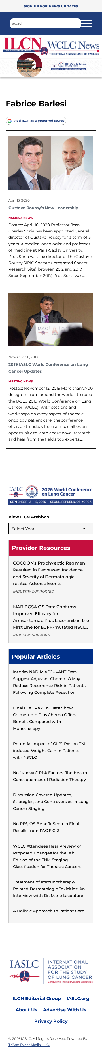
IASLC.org (78, 998)
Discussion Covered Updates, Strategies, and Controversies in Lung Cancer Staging (51, 801)
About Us (26, 1010)
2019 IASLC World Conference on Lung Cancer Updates (48, 368)
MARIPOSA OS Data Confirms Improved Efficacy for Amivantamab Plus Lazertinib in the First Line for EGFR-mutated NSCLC (51, 617)
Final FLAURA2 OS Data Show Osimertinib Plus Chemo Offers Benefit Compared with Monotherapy (44, 718)
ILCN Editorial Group (37, 998)
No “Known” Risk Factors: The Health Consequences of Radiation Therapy (50, 776)
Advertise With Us (64, 1010)
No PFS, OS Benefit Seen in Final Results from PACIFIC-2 (46, 827)
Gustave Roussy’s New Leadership (43, 207)
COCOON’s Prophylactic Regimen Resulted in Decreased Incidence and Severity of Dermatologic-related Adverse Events (49, 573)
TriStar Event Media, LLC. (29, 1045)
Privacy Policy (51, 1021)
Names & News (20, 217)
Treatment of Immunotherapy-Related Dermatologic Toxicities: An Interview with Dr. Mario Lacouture (49, 888)
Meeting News (20, 381)
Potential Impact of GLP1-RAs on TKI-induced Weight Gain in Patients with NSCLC (49, 750)
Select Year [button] (23, 528)
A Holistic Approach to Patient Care (48, 910)
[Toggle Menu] (86, 23)
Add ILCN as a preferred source (39, 121)
